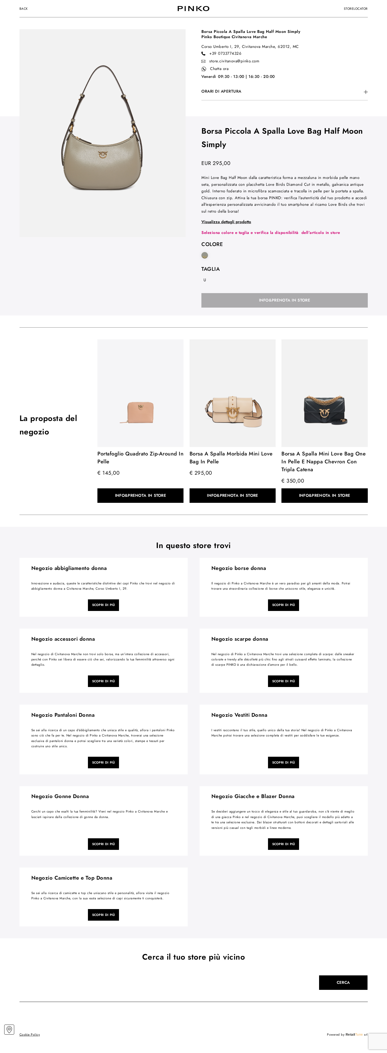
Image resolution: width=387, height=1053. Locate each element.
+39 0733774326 (225, 53)
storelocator (356, 8)
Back (23, 8)
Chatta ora (219, 69)
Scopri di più (103, 605)
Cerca (343, 982)
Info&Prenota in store (284, 300)
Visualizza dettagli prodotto (226, 222)
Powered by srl (347, 1034)
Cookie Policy (29, 1034)
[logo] (193, 8)
